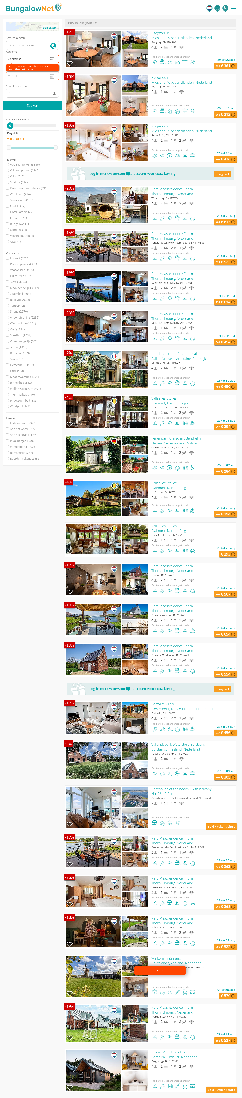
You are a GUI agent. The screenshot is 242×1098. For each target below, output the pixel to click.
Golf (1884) (17, 329)
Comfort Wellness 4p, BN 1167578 (169, 447)
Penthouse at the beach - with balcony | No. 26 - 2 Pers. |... (182, 791)
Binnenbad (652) (21, 382)
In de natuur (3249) (22, 423)
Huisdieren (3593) (21, 276)
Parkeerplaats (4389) (23, 264)
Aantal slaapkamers (17, 119)
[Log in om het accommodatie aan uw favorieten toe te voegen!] (70, 63)
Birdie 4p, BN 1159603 (163, 713)
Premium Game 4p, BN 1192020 (168, 1016)
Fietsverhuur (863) (22, 365)
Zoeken (32, 105)
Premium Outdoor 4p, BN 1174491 (170, 655)
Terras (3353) (18, 282)
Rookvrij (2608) (20, 300)
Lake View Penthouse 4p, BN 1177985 (171, 282)
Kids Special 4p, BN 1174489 (166, 927)
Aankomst (12, 51)
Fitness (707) (18, 371)
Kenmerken (12, 253)
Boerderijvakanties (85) (25, 458)
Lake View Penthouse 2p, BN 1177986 (171, 322)
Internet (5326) (19, 258)
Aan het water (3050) (23, 429)
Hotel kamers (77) (21, 212)
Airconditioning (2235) (24, 317)
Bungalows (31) (20, 224)
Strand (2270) (19, 311)
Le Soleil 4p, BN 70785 (163, 492)
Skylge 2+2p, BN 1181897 (164, 135)
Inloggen (225, 8)
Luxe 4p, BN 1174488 (162, 575)
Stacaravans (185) (21, 200)
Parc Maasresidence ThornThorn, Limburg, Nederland (172, 191)
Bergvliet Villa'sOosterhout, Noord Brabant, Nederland (182, 706)
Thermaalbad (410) (22, 394)
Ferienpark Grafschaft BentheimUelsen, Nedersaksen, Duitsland (176, 440)
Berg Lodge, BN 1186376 (164, 1061)
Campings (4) (18, 229)
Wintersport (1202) (22, 446)
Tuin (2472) (17, 305)
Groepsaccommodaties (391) (28, 188)
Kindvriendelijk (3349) (24, 288)
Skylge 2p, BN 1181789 (163, 86)
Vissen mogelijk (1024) (24, 341)
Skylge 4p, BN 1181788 (163, 42)
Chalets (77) (17, 206)
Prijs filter (14, 133)
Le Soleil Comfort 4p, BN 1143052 (169, 407)
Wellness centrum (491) (25, 388)
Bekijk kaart (49, 27)
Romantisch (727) (21, 452)
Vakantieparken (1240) (24, 170)
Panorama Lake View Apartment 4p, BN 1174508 (177, 242)
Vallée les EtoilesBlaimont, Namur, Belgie (169, 400)
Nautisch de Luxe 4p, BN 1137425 (169, 753)
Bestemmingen (15, 38)
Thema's (10, 418)
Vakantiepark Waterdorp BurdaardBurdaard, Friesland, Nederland (178, 747)
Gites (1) (15, 241)
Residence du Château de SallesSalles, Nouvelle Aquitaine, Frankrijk (178, 356)
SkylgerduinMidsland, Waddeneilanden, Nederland (181, 35)
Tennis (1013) (18, 347)
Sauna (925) (17, 359)
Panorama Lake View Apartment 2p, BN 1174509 (177, 847)
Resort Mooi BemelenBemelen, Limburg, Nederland (174, 1054)
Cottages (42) (18, 218)
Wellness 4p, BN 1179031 (165, 198)
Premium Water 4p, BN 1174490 (168, 615)
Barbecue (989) (20, 353)
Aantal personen (16, 86)
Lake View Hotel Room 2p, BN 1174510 (172, 887)
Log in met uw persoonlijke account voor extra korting (132, 173)
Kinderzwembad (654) (24, 377)
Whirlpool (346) (20, 406)
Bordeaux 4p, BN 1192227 (165, 362)
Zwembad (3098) (21, 294)
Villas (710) (17, 176)
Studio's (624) (19, 182)
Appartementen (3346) (25, 164)
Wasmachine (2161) (23, 323)
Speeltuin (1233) (20, 335)
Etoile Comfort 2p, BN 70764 (166, 535)
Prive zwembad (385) (23, 400)
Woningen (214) (20, 194)
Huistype (11, 159)
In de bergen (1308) (22, 441)
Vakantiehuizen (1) (22, 236)
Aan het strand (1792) (24, 435)
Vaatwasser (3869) (22, 270)
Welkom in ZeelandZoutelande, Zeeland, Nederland (176, 960)
